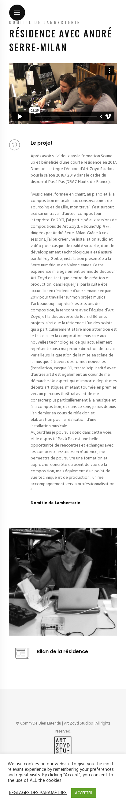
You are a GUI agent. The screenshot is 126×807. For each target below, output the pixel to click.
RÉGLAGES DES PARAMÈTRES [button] (38, 793)
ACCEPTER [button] (83, 793)
